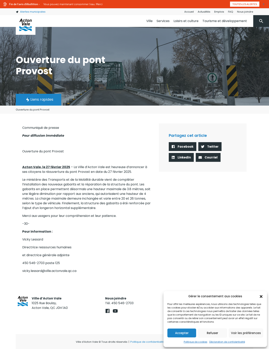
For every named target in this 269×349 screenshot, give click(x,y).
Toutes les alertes (244, 4)
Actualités (204, 11)
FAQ (230, 11)
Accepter (182, 333)
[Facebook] (107, 311)
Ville (149, 21)
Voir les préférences (246, 333)
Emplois (219, 11)
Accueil (189, 11)
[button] (261, 296)
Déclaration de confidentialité (227, 341)
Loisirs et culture (186, 21)
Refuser (212, 333)
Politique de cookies (195, 341)
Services (163, 21)
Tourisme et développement (224, 21)
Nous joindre (245, 11)
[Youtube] (115, 311)
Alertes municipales (32, 11)
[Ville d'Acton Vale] (25, 25)
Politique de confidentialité (147, 342)
